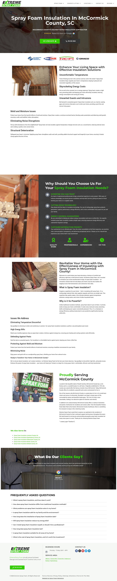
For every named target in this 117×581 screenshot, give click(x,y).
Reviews (109, 3)
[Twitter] (86, 550)
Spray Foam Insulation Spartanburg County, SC (27, 437)
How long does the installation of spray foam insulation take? (34, 516)
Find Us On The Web (83, 576)
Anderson (67, 559)
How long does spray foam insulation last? (28, 529)
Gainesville (54, 559)
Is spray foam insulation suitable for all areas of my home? (33, 533)
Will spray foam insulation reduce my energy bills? (31, 521)
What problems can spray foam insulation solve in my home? (34, 508)
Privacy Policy (57, 576)
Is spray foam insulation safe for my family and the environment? (36, 512)
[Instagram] (79, 550)
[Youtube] (82, 550)
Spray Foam (58, 3)
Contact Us (100, 3)
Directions (72, 576)
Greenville (61, 559)
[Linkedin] (89, 550)
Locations (87, 3)
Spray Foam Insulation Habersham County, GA (27, 439)
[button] (21, 472)
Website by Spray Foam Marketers (53, 578)
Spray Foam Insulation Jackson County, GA (26, 435)
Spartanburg (53, 561)
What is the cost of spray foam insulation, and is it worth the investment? (39, 537)
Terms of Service (47, 576)
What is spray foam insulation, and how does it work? (32, 500)
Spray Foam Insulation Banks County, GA (25, 442)
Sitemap (65, 576)
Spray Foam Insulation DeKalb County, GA (25, 444)
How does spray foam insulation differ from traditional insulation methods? (39, 504)
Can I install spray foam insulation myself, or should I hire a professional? (38, 525)
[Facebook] (76, 550)
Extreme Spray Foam (16, 557)
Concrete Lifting (73, 3)
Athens (47, 559)
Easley (47, 561)
